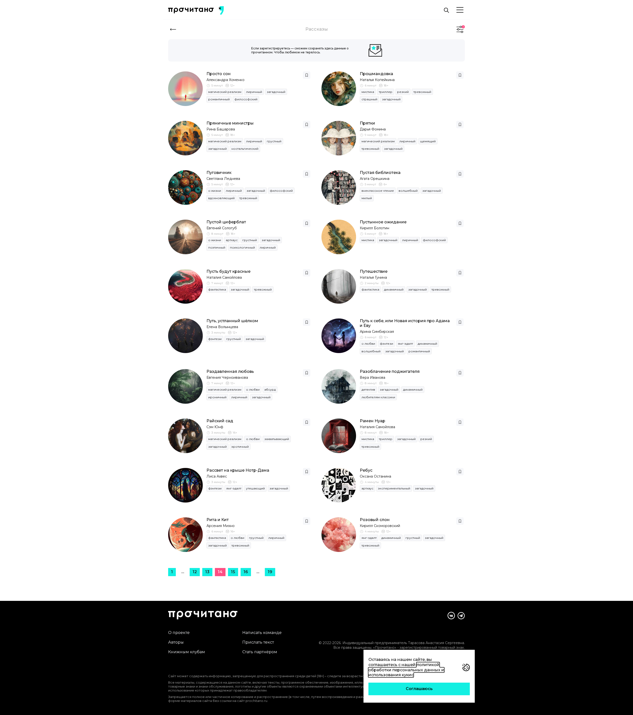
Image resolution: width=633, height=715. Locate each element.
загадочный (276, 92)
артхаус (232, 240)
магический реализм (224, 92)
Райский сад (219, 421)
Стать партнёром (259, 652)
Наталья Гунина (373, 277)
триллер (385, 92)
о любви (368, 343)
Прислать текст (258, 642)
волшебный (408, 190)
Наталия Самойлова (224, 277)
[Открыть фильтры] (460, 29)
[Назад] (173, 29)
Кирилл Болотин (374, 228)
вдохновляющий (221, 198)
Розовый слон (375, 519)
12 (195, 571)
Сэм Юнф (214, 427)
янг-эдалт (405, 343)
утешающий (255, 488)
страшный (369, 99)
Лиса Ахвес (216, 476)
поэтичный (216, 247)
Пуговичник (218, 172)
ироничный (217, 397)
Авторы (176, 642)
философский (245, 99)
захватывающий (276, 439)
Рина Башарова (220, 129)
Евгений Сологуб (221, 228)
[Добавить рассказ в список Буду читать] (306, 75)
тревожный (422, 92)
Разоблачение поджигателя (390, 371)
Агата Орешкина (374, 178)
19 (270, 571)
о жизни (214, 190)
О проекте (179, 632)
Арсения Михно (220, 526)
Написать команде (262, 632)
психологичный (242, 247)
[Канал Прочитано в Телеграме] (461, 615)
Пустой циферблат (226, 222)
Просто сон (218, 73)
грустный (274, 141)
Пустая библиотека (380, 172)
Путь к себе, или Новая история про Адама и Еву (405, 323)
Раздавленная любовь (230, 371)
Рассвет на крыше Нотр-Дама (237, 470)
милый (367, 198)
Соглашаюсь (419, 688)
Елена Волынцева (222, 327)
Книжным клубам (186, 652)
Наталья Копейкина (377, 80)
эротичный (240, 446)
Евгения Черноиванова (227, 377)
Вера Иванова (372, 377)
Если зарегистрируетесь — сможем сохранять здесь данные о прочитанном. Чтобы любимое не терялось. (300, 50)
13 (207, 571)
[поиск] (446, 10)
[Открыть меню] (460, 10)
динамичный (394, 289)
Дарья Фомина (373, 129)
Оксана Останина (375, 476)
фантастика (217, 289)
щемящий (428, 141)
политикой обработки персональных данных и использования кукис (406, 669)
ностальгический (244, 148)
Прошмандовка (376, 73)
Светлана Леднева (223, 178)
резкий (403, 92)
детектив (368, 389)
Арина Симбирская (377, 331)
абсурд (270, 389)
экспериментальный (394, 488)
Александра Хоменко (225, 80)
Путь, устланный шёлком (232, 320)
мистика (368, 92)
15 (233, 571)
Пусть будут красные (228, 271)
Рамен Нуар (372, 421)
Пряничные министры (230, 123)
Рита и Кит (217, 519)
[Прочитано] (191, 10)
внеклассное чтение (378, 190)
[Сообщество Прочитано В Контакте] (451, 615)
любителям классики (378, 397)
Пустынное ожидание (383, 222)
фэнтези (215, 339)
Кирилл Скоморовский (380, 526)
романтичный (219, 99)
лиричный (254, 92)
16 (246, 571)
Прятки (367, 123)
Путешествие (373, 271)
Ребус (366, 470)
